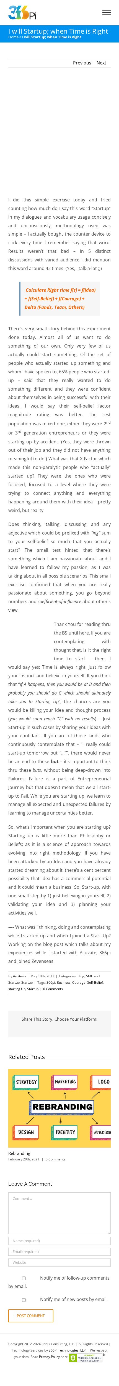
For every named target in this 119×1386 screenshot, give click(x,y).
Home (13, 36)
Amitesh (19, 976)
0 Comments (53, 989)
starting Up (16, 989)
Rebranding (19, 1153)
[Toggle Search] (87, 12)
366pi (50, 982)
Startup (27, 982)
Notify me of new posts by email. (74, 1299)
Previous (82, 63)
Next (101, 63)
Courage (79, 982)
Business (64, 982)
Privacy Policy (49, 1356)
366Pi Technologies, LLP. (68, 1350)
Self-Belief (95, 982)
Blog (80, 976)
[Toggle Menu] (106, 12)
